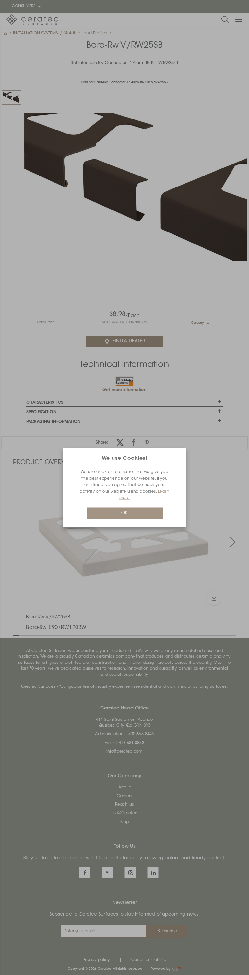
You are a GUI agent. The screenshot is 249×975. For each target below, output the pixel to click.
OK (124, 513)
